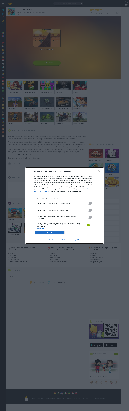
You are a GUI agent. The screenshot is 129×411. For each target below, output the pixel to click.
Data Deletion (53, 240)
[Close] (99, 171)
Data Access (64, 240)
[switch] (89, 203)
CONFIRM (50, 232)
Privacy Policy (76, 240)
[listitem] (64, 199)
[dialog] (64, 206)
